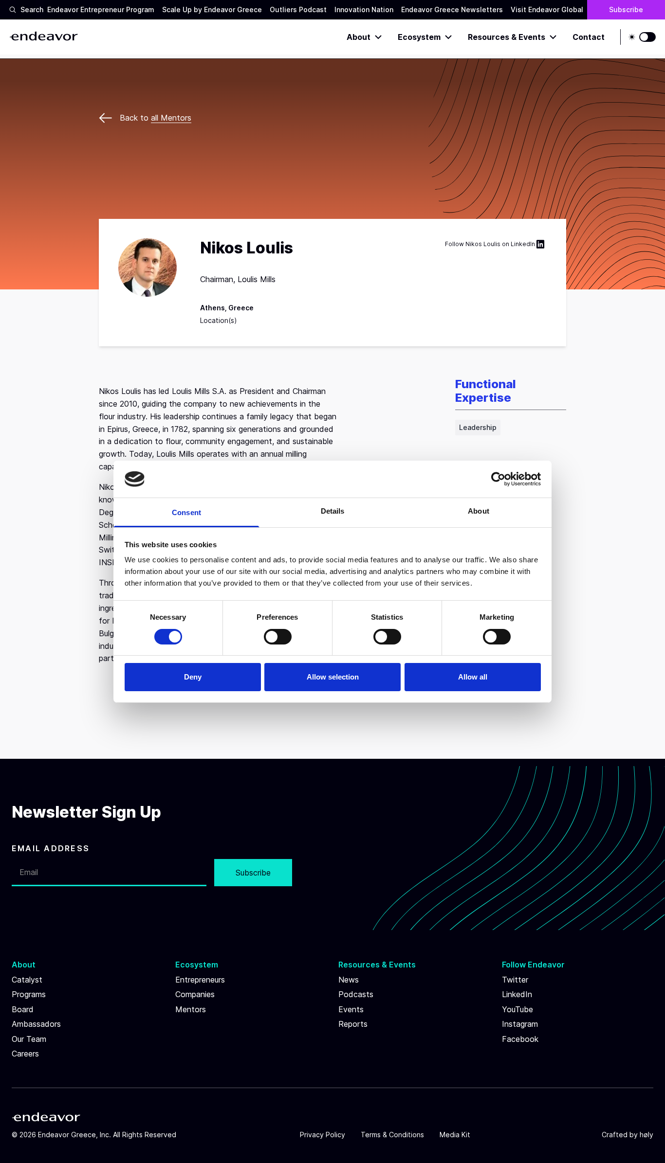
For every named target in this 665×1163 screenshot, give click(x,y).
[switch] (278, 636)
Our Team (29, 1039)
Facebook (520, 1039)
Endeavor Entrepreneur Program (100, 9)
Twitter (515, 979)
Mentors (190, 1009)
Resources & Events (506, 37)
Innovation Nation (363, 9)
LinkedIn (523, 244)
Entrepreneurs (200, 979)
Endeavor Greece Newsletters (452, 9)
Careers (25, 1053)
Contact (589, 37)
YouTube (517, 1009)
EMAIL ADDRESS (51, 848)
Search (28, 9)
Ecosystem (419, 37)
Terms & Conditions (392, 1134)
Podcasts (355, 994)
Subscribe (626, 9)
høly (646, 1134)
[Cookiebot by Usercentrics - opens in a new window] (498, 479)
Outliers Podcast (298, 9)
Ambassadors (36, 1024)
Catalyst (27, 979)
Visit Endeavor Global (547, 9)
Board (23, 1009)
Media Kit (455, 1134)
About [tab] (478, 511)
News (348, 979)
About (358, 37)
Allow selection (333, 677)
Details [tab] (333, 511)
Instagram (520, 1024)
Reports (353, 1024)
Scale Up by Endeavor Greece (212, 9)
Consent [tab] (186, 512)
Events (351, 1009)
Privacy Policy (322, 1134)
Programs (29, 994)
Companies (195, 994)
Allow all (472, 677)
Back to (155, 118)
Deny (193, 677)
